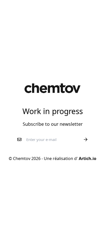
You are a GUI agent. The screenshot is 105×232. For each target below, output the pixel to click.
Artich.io (87, 158)
